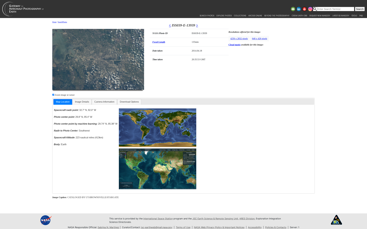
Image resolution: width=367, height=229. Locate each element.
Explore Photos (224, 15)
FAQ (361, 15)
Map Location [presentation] (63, 102)
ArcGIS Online (255, 15)
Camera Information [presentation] (104, 102)
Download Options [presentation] (129, 102)
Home (54, 22)
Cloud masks (235, 44)
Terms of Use (183, 227)
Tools (354, 15)
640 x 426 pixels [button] (259, 38)
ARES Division (247, 218)
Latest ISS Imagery (340, 15)
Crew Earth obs (299, 15)
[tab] (62, 102)
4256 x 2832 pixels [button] (239, 38)
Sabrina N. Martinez (108, 227)
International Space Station (158, 218)
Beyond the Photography (276, 15)
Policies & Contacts (275, 227)
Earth (60, 144)
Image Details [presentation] (82, 102)
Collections (240, 15)
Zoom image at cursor (64, 95)
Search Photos (207, 15)
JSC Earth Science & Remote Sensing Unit (215, 218)
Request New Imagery (319, 15)
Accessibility (255, 227)
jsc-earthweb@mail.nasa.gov (156, 227)
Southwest (72, 130)
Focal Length (158, 42)
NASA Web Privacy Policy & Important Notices (219, 227)
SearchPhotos (62, 22)
